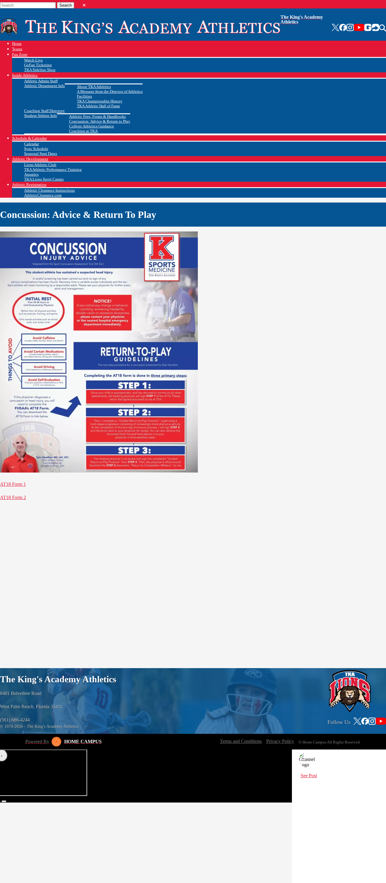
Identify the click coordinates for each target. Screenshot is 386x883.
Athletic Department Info (44, 85)
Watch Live (33, 60)
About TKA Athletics (94, 86)
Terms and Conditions (241, 741)
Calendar (31, 144)
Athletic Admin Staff (41, 81)
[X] (335, 28)
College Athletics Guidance (91, 126)
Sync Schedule (36, 148)
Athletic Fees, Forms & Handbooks (97, 116)
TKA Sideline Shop (39, 70)
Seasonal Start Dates (40, 153)
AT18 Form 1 (13, 484)
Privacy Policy (280, 741)
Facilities (84, 96)
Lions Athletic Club (40, 164)
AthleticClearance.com (43, 195)
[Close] (303, 760)
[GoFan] (371, 28)
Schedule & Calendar (29, 138)
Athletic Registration (29, 184)
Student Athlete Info (40, 115)
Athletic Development (30, 159)
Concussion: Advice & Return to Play (99, 121)
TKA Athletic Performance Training (53, 169)
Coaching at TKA (83, 131)
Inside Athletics (24, 75)
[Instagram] (350, 28)
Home (17, 43)
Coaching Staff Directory (44, 110)
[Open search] (382, 28)
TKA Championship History (99, 101)
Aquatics (31, 174)
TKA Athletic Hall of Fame (98, 106)
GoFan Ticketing (38, 65)
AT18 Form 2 (13, 497)
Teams (17, 49)
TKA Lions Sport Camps (44, 179)
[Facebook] (342, 28)
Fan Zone (19, 54)
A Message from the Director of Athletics (110, 91)
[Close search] (84, 4)
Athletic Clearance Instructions (49, 190)
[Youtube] (359, 28)
